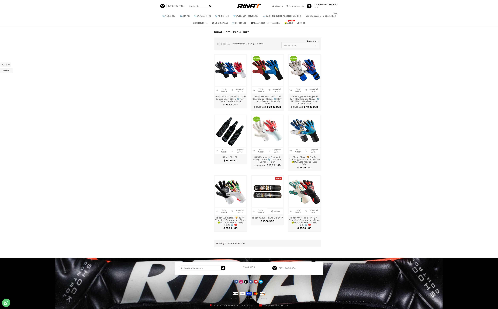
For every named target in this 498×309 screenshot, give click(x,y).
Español (5, 71)
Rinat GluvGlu (230, 157)
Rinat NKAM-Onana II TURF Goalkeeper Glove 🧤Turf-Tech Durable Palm (230, 98)
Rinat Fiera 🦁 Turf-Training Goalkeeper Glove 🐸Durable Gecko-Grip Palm (304, 160)
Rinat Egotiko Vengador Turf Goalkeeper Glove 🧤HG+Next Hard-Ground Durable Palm (304, 100)
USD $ (4, 65)
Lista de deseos (296, 6)
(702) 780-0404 (287, 268)
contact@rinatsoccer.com (276, 305)
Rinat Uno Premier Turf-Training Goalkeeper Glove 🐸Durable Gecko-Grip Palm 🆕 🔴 (304, 221)
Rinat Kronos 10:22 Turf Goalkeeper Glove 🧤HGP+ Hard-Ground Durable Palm (267, 100)
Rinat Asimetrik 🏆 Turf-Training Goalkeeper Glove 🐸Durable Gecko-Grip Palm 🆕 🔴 (230, 221)
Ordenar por (313, 41)
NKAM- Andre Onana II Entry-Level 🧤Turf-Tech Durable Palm (267, 159)
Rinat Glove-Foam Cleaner (267, 218)
